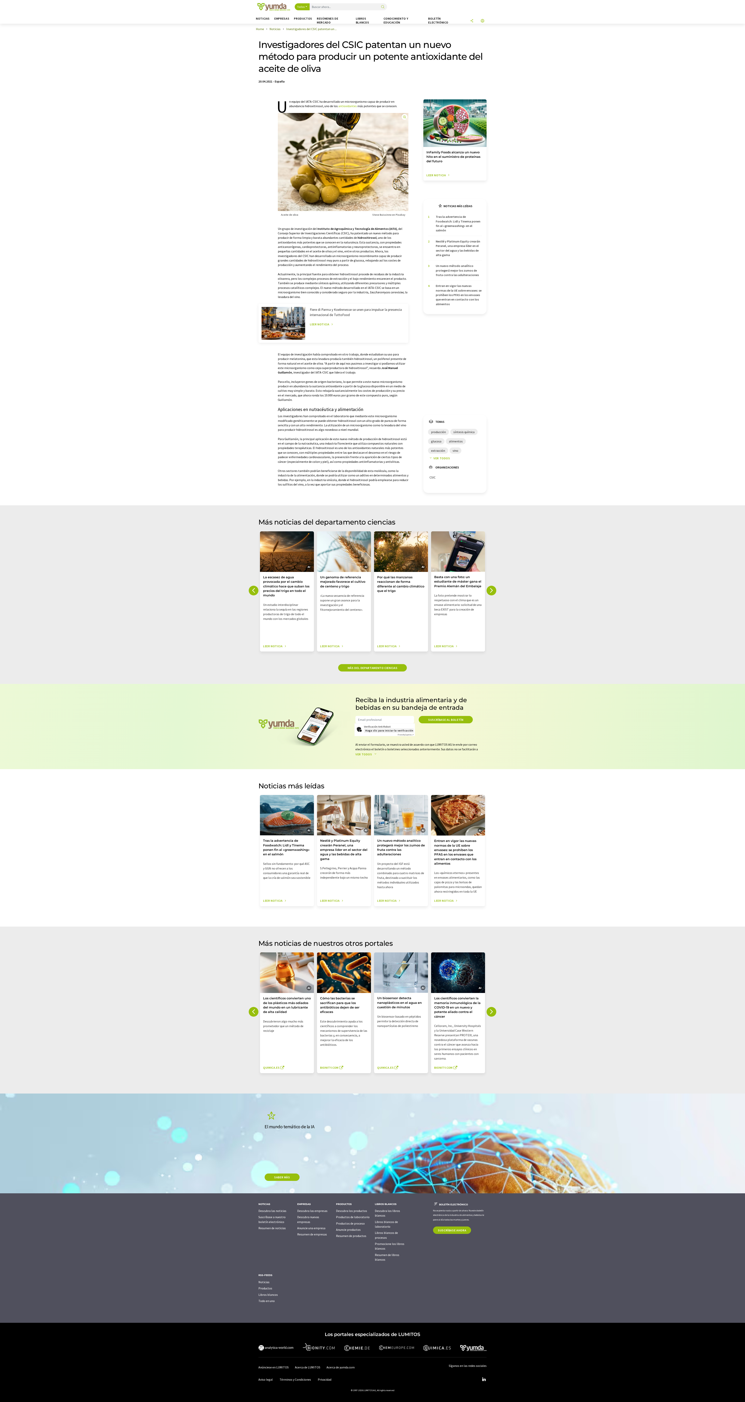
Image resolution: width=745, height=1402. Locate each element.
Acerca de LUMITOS (307, 1367)
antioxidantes (347, 106)
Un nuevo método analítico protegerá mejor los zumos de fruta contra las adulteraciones (457, 270)
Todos (301, 7)
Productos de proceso (350, 1223)
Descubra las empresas (312, 1211)
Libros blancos (268, 1295)
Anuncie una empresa (311, 1228)
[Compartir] (472, 21)
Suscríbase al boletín (445, 720)
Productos (265, 1288)
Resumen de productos (351, 1236)
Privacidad (324, 1379)
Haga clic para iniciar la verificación (389, 730)
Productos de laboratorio (353, 1217)
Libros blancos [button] (362, 20)
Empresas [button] (281, 18)
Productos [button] (303, 18)
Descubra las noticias (272, 1211)
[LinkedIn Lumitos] (484, 1379)
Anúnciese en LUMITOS (273, 1367)
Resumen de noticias (272, 1228)
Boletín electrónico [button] (438, 20)
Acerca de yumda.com (341, 1367)
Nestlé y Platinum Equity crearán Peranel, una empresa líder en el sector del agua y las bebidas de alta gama (458, 248)
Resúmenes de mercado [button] (327, 20)
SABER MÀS (282, 1177)
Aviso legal (265, 1379)
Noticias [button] (263, 18)
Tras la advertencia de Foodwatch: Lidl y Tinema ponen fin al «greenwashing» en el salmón (458, 223)
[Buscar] (382, 7)
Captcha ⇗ (406, 734)
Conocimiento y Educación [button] (396, 20)
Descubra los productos (351, 1211)
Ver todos (441, 458)
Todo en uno (266, 1301)
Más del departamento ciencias (373, 668)
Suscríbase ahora (452, 1230)
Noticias (263, 1282)
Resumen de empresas (312, 1234)
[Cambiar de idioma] (482, 21)
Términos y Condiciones (295, 1379)
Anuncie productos (348, 1230)
